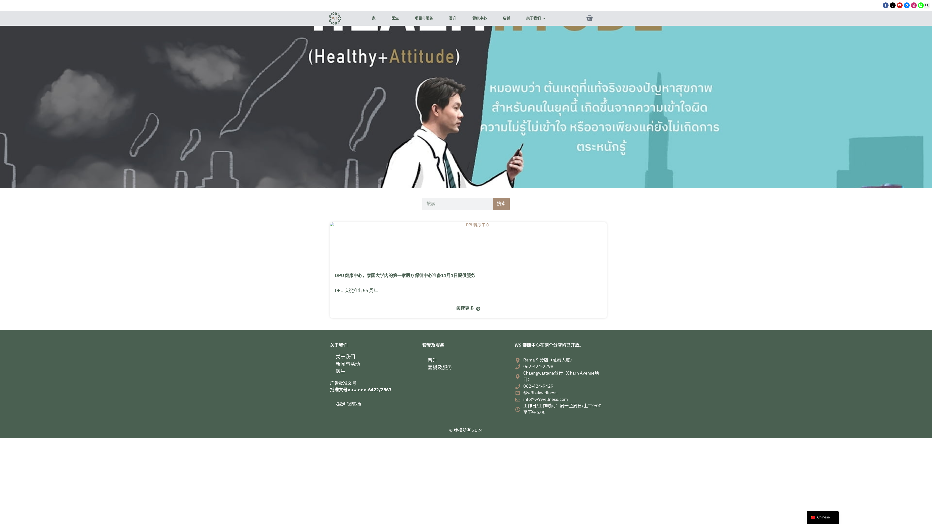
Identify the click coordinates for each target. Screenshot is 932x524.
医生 (395, 18)
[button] (927, 5)
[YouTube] (900, 5)
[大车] (589, 18)
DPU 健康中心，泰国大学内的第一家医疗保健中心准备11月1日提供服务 (405, 275)
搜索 (501, 204)
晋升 (452, 18)
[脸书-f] (886, 5)
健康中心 (479, 18)
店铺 (506, 18)
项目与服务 (424, 18)
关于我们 (533, 18)
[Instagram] (914, 5)
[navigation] (823, 517)
